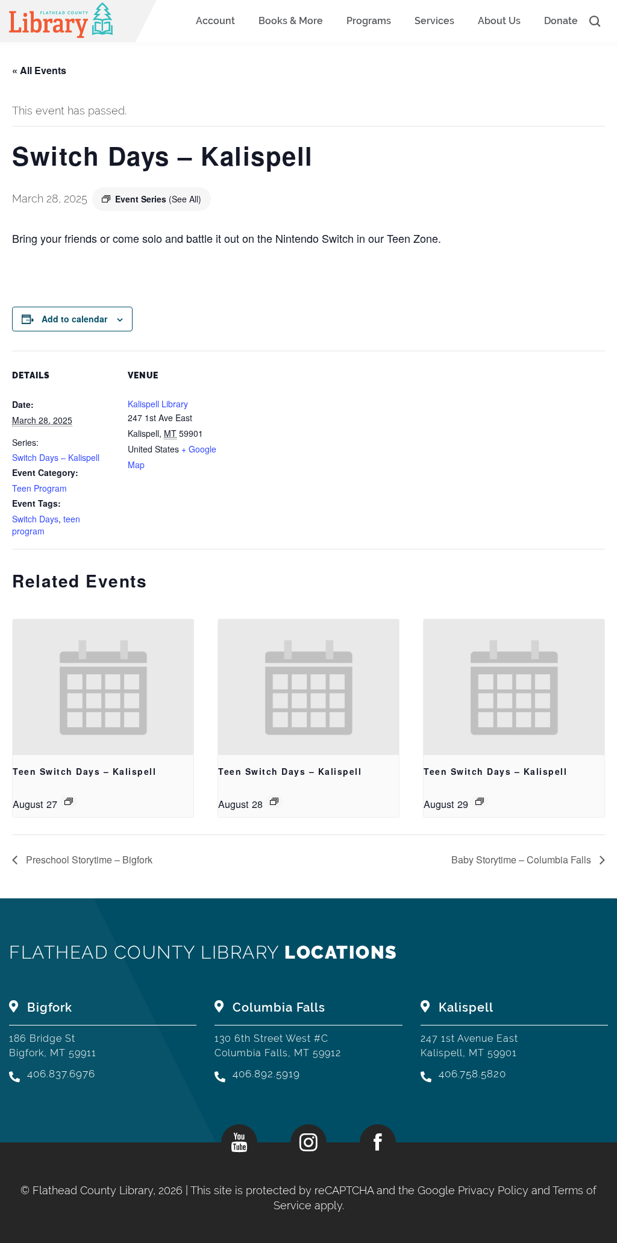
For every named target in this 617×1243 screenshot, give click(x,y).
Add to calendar (74, 319)
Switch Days (35, 519)
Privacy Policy (493, 1190)
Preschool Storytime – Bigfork (87, 859)
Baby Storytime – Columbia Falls (522, 859)
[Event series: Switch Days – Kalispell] (68, 801)
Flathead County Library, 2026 (109, 1190)
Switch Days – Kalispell (55, 457)
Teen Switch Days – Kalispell (84, 771)
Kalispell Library (158, 404)
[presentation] (103, 687)
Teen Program (39, 488)
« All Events (39, 70)
